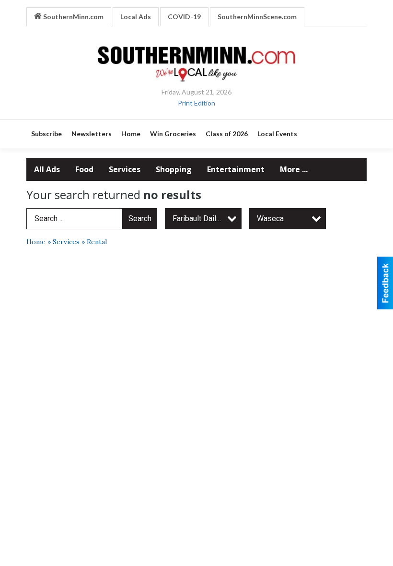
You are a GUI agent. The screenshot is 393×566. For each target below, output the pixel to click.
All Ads (47, 169)
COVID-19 (184, 16)
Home (36, 241)
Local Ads (135, 16)
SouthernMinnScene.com (257, 16)
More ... (294, 169)
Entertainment (236, 169)
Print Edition (196, 103)
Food (84, 169)
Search (139, 218)
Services (124, 169)
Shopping (174, 169)
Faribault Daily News (207, 218)
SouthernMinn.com (73, 16)
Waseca (270, 218)
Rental (97, 241)
